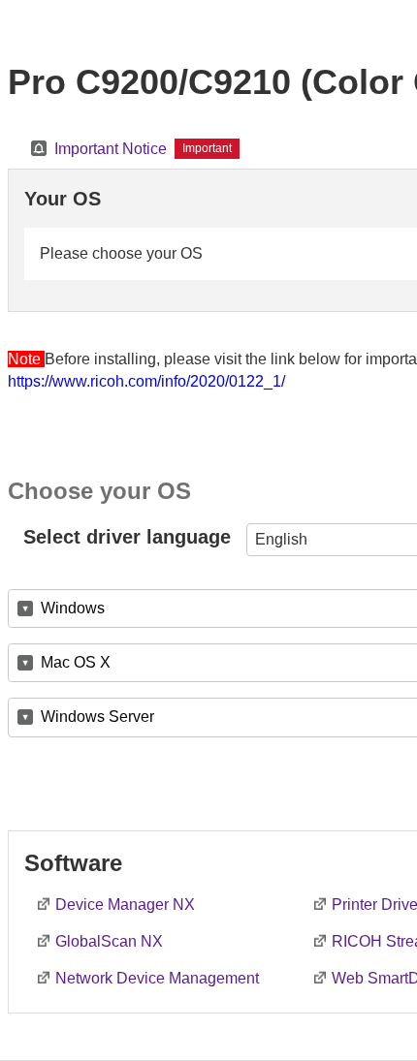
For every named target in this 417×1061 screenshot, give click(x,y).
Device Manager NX (125, 904)
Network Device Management (157, 978)
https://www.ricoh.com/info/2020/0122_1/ (146, 381)
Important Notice (110, 148)
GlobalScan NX (109, 941)
